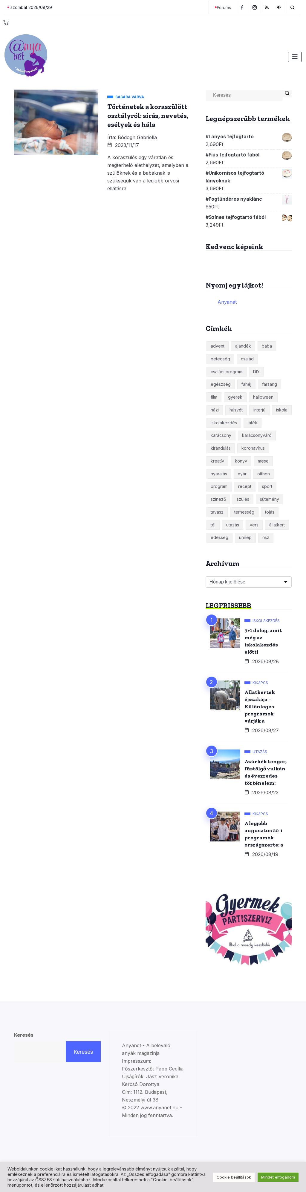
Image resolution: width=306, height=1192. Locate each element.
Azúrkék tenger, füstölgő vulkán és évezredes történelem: (265, 772)
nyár (242, 473)
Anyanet (227, 302)
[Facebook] (243, 7)
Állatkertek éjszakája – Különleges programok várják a (259, 706)
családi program (226, 371)
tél (213, 524)
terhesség (244, 511)
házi (215, 409)
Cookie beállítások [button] (234, 1177)
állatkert (277, 524)
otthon (263, 473)
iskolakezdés (224, 422)
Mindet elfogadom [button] (278, 1177)
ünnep (245, 537)
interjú (259, 409)
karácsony (221, 435)
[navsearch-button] (293, 7)
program (219, 486)
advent (217, 345)
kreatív (217, 460)
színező (218, 499)
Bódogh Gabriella (137, 137)
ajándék (243, 345)
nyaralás (219, 473)
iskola (281, 409)
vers (254, 524)
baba (267, 345)
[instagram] (255, 7)
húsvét (236, 409)
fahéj (246, 384)
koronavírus (253, 448)
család (247, 358)
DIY (256, 371)
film (214, 397)
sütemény (269, 499)
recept (244, 486)
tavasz (217, 511)
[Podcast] (279, 7)
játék (252, 422)
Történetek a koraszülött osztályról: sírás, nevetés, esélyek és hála (147, 115)
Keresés (23, 1035)
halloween (263, 397)
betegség (220, 358)
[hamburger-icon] (295, 57)
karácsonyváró (257, 435)
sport (267, 486)
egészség (221, 384)
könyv (241, 460)
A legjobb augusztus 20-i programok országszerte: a (263, 834)
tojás (269, 511)
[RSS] (267, 7)
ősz (265, 537)
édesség (219, 537)
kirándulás (221, 448)
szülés (243, 499)
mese (263, 460)
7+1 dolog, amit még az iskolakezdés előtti (263, 641)
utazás (232, 524)
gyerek (235, 397)
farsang (269, 384)
